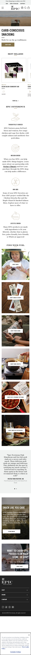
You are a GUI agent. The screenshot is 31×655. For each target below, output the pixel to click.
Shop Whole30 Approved (15, 430)
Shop (3, 590)
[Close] (29, 635)
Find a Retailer (14, 3)
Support (22, 3)
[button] (2, 8)
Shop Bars (15, 264)
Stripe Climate (9, 167)
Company (4, 599)
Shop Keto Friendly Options (15, 397)
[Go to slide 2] (16, 488)
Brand (3, 595)
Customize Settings (15, 652)
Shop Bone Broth (15, 364)
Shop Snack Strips (15, 297)
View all (14, 101)
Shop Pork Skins (15, 331)
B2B (7, 3)
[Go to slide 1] (14, 488)
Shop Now (8, 44)
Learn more (11, 531)
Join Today (20, 566)
